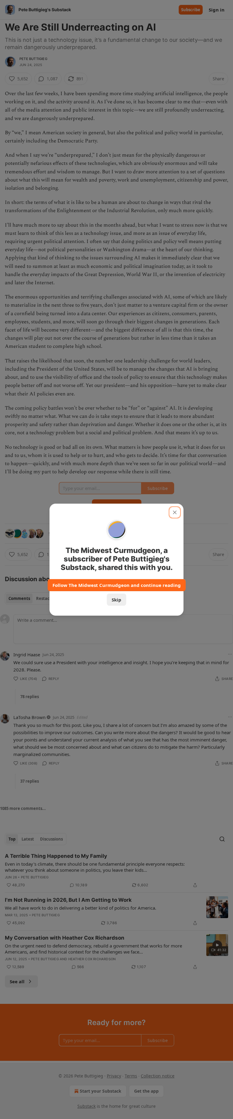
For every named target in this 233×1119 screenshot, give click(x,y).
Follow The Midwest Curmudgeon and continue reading (116, 585)
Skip (116, 600)
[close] (175, 512)
